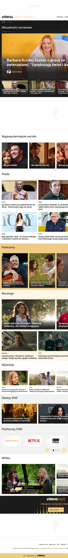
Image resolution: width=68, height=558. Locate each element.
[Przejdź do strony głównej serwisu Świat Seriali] (24, 16)
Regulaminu (37, 548)
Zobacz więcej (54, 510)
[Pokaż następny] (64, 450)
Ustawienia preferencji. (59, 548)
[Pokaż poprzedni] (47, 450)
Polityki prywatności (48, 548)
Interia (3, 22)
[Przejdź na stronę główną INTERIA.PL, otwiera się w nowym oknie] (7, 16)
